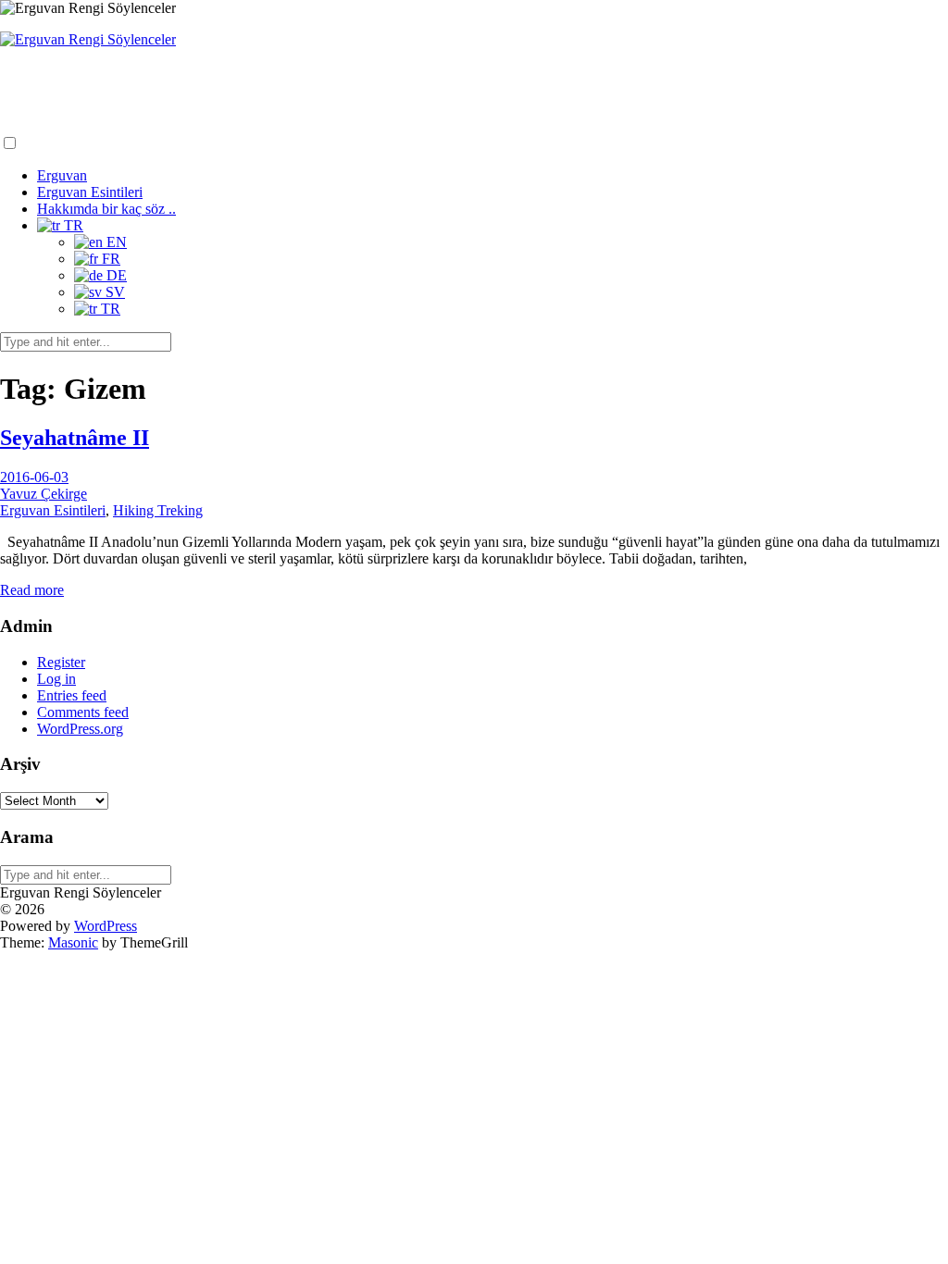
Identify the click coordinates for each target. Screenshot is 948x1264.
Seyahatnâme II (74, 438)
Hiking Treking (158, 510)
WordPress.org (80, 729)
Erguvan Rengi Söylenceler (103, 75)
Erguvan (62, 175)
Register (61, 662)
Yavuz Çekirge (43, 494)
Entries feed (71, 695)
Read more (32, 590)
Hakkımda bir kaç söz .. (106, 209)
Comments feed (83, 712)
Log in (56, 679)
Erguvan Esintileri (90, 192)
